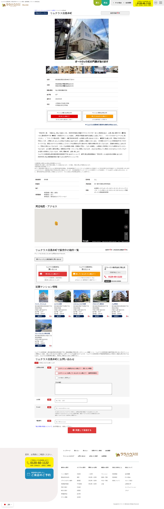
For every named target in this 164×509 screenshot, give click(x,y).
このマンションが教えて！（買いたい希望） (75, 368)
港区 (78, 477)
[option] (82, 42)
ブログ (127, 490)
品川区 (79, 494)
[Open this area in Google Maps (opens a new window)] (85, 241)
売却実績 (114, 474)
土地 (102, 484)
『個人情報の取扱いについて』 (44, 426)
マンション (104, 474)
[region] (105, 225)
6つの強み (118, 2)
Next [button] (115, 69)
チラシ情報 (64, 497)
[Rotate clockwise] (128, 227)
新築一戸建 (104, 477)
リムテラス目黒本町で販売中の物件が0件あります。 (102, 124)
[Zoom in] (126, 234)
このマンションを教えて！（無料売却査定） (78, 373)
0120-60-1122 (115, 277)
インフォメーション (130, 487)
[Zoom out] (126, 238)
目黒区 (79, 490)
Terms (119, 241)
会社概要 (128, 2)
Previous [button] (48, 69)
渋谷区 (79, 474)
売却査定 (114, 477)
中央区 (79, 487)
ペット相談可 (65, 474)
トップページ (66, 450)
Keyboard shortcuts (96, 241)
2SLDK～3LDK (92, 480)
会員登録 (104, 456)
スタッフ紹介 (128, 480)
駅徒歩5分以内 (65, 477)
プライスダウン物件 (66, 480)
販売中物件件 (115, 13)
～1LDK (90, 474)
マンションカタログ (68, 456)
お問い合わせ (81, 456)
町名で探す (64, 490)
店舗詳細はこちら (115, 272)
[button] (56, 223)
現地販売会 (64, 494)
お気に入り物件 (93, 456)
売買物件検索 (65, 484)
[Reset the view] (126, 227)
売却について (116, 480)
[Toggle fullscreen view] (127, 212)
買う (97, 3)
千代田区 (79, 484)
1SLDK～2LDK (92, 477)
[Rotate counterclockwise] (124, 227)
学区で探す (64, 487)
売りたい (85, 450)
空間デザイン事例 (97, 450)
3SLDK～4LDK (92, 484)
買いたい (76, 450)
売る (106, 3)
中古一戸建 (104, 480)
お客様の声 (128, 484)
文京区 (79, 497)
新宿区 (79, 480)
